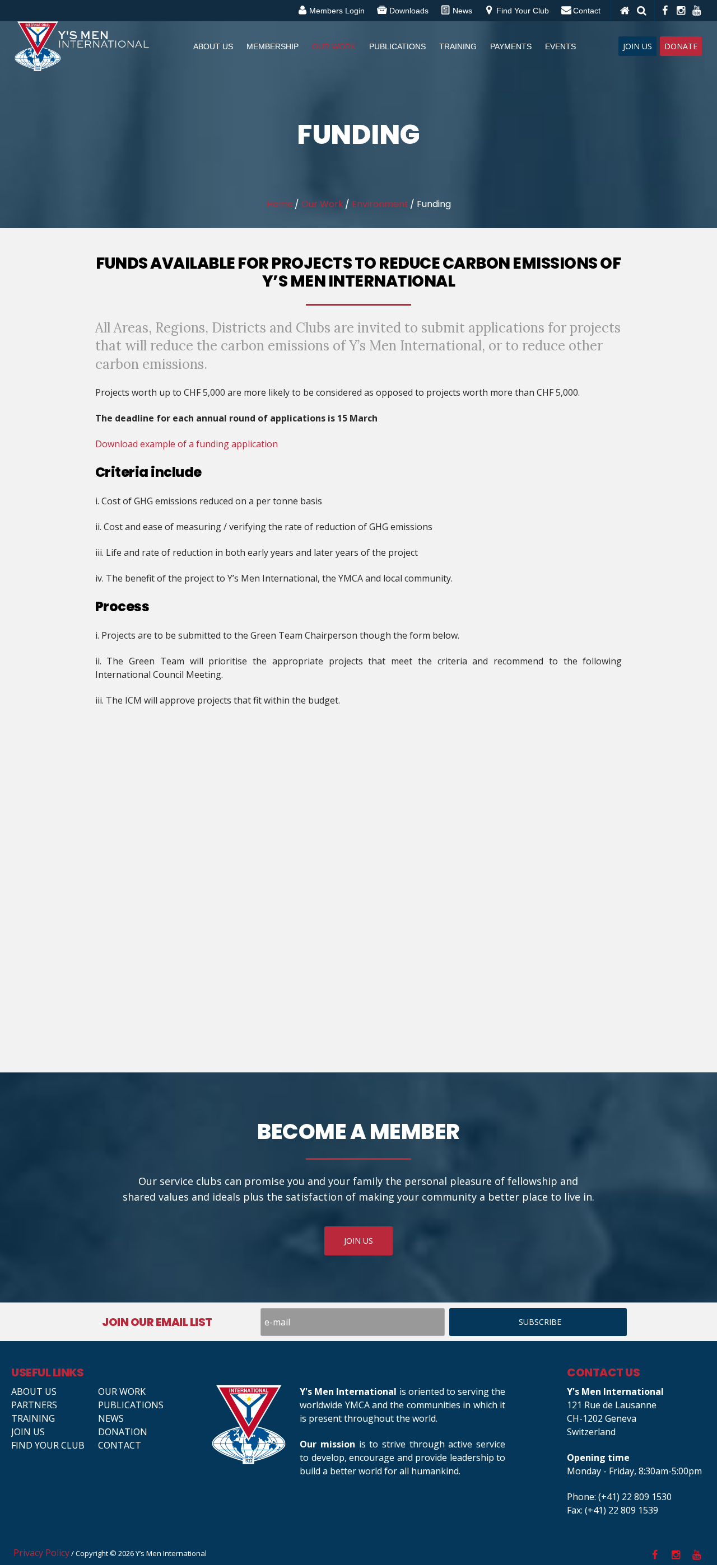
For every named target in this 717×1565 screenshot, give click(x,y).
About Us (34, 1391)
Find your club (48, 1445)
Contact (119, 1445)
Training (33, 1418)
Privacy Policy (41, 1553)
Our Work (322, 204)
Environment (380, 204)
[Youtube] (695, 10)
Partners (34, 1405)
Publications (131, 1405)
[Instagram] (680, 10)
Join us (28, 1432)
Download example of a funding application (186, 444)
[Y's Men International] (250, 1424)
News (111, 1418)
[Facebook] (664, 10)
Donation (122, 1432)
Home (280, 204)
